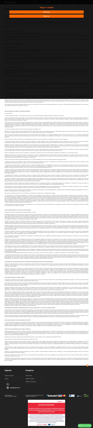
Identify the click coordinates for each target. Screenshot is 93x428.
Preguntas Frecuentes (9, 375)
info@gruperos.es (15, 387)
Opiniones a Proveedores (31, 381)
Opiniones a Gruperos (30, 378)
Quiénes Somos (29, 375)
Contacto (6, 378)
